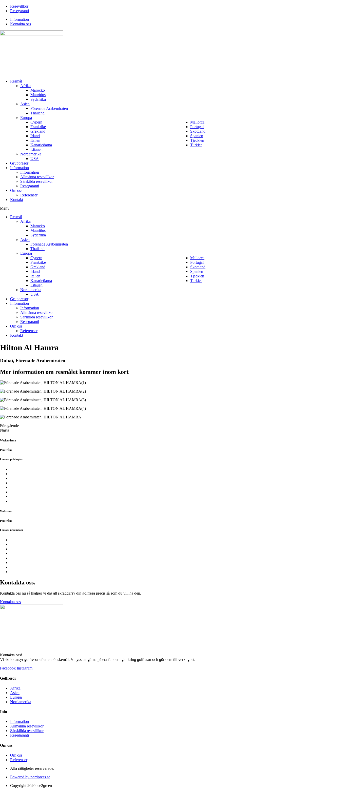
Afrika (25, 86)
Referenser (28, 195)
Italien (35, 140)
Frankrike (38, 127)
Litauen (36, 149)
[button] (173, 208)
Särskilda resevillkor (36, 181)
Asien (25, 104)
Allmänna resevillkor (37, 177)
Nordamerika (30, 154)
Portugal (197, 127)
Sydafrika (38, 99)
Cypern (36, 122)
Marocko (37, 90)
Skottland (197, 131)
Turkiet (196, 145)
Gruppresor (19, 163)
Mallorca (197, 122)
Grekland (37, 131)
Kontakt (16, 199)
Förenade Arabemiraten (49, 108)
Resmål (16, 81)
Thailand (37, 113)
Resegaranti (29, 186)
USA (34, 158)
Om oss (16, 190)
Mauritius (38, 95)
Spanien (196, 136)
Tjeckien (197, 140)
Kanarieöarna (41, 145)
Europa (26, 117)
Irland (35, 136)
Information (19, 168)
